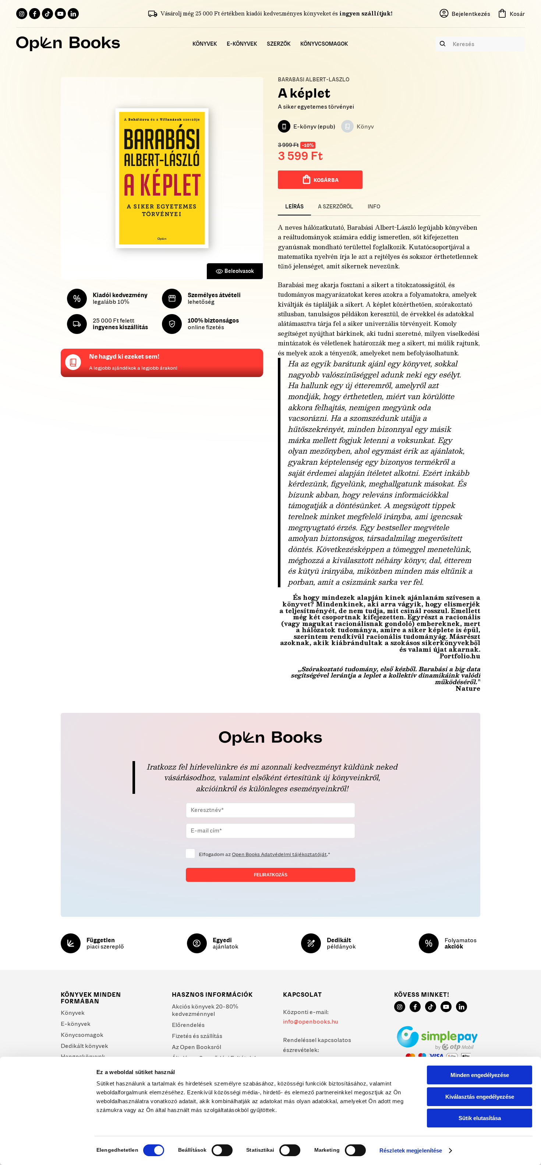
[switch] (222, 1150)
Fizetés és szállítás (197, 1035)
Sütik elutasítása (480, 1118)
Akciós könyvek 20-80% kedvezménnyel (205, 1010)
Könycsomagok (82, 1034)
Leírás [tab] (294, 207)
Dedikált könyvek (84, 1045)
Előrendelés (188, 1024)
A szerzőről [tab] (335, 207)
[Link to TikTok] (47, 13)
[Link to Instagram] (21, 13)
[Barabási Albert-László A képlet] (162, 178)
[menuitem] (205, 44)
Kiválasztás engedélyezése (479, 1097)
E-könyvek (76, 1023)
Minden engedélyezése (479, 1075)
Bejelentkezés (471, 13)
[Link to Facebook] (34, 13)
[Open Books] (68, 43)
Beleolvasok (239, 271)
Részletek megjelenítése (410, 1150)
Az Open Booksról (196, 1046)
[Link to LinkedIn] (73, 13)
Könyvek (73, 1012)
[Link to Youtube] (60, 13)
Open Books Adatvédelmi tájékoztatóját (279, 854)
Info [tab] (374, 207)
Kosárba (326, 180)
